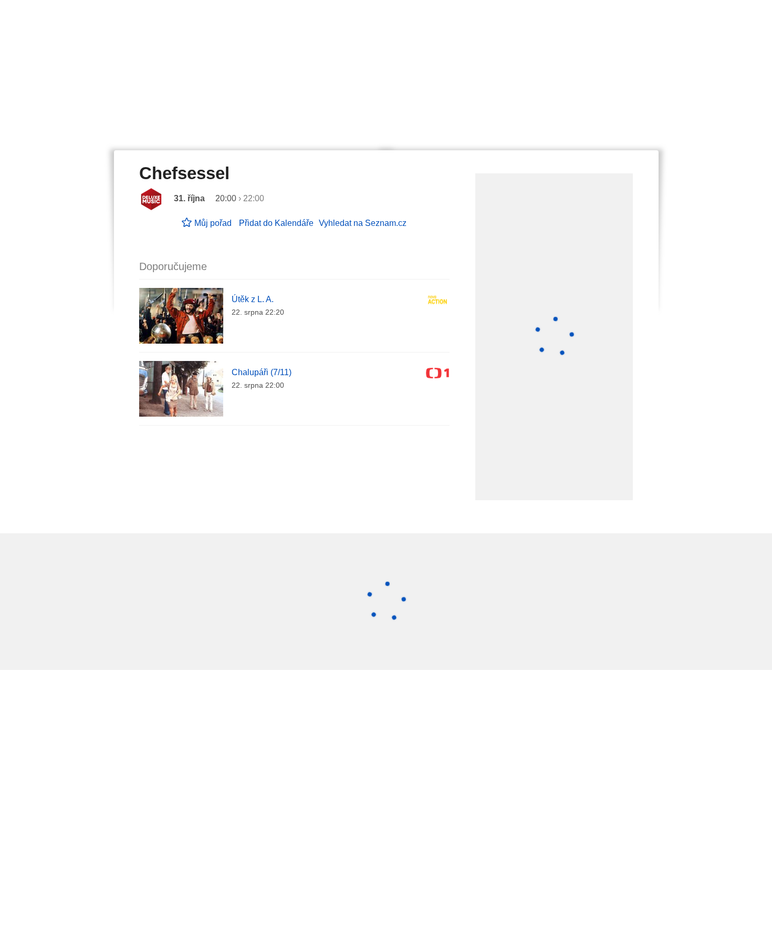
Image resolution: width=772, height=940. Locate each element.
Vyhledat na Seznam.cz (362, 223)
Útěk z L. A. (253, 299)
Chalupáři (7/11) (261, 372)
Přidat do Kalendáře (276, 223)
